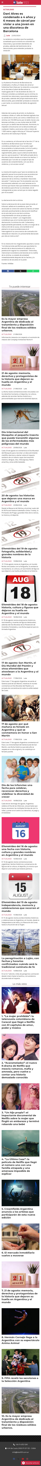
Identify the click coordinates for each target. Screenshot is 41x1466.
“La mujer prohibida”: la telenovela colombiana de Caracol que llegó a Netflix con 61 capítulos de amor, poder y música (18, 1022)
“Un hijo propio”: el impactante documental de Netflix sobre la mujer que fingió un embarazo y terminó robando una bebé (20, 1118)
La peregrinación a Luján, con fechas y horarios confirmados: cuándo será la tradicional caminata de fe (20, 962)
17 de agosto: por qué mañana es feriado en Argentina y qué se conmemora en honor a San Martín (19, 729)
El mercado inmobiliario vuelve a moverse (18, 1254)
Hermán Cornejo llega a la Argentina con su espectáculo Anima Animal (20, 1340)
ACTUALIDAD (8, 9)
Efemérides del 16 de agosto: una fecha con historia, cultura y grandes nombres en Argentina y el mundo (20, 851)
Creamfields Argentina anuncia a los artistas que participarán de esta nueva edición (18, 1213)
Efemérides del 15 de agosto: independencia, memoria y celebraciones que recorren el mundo (20, 906)
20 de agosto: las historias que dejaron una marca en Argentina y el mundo (18, 498)
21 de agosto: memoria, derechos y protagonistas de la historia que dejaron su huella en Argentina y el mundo (20, 379)
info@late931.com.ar (20, 1452)
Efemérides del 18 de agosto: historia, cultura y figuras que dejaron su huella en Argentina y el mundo (20, 609)
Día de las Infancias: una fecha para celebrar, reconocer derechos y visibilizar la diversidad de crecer (18, 791)
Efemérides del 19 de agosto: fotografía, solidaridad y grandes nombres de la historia (20, 553)
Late (8, 35)
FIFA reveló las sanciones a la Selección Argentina (20, 1379)
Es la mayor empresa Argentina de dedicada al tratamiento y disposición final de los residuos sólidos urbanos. (19, 324)
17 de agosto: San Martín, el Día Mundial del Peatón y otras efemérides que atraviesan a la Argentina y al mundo (20, 668)
